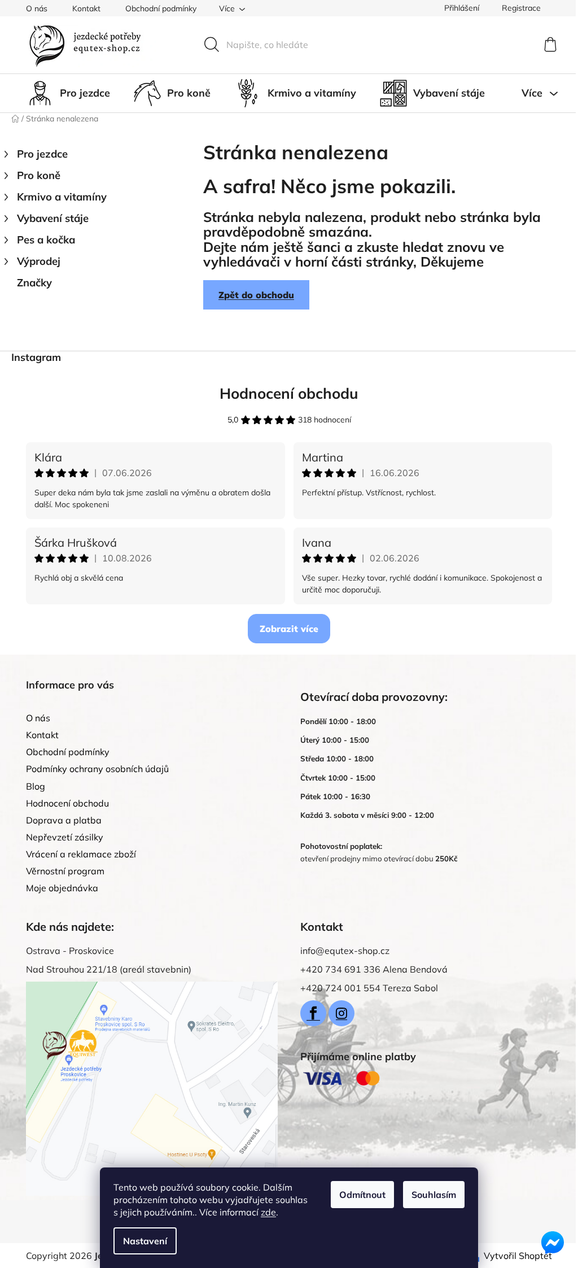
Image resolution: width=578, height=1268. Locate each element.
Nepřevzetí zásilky (64, 837)
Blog (35, 786)
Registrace (521, 8)
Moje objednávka (62, 888)
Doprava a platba (64, 820)
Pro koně (38, 175)
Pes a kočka (46, 239)
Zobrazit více (289, 628)
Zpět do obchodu (256, 294)
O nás (36, 8)
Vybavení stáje (53, 218)
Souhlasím (433, 1194)
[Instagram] (341, 1013)
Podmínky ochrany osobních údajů (97, 768)
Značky (34, 282)
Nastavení (145, 1241)
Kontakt (86, 8)
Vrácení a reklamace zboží (81, 854)
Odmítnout (362, 1194)
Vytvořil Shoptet (518, 1255)
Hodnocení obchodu (289, 393)
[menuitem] (68, 93)
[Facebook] (313, 1013)
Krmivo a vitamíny (62, 196)
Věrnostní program (65, 871)
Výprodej (38, 261)
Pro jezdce (42, 153)
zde (268, 1212)
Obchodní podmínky (160, 8)
